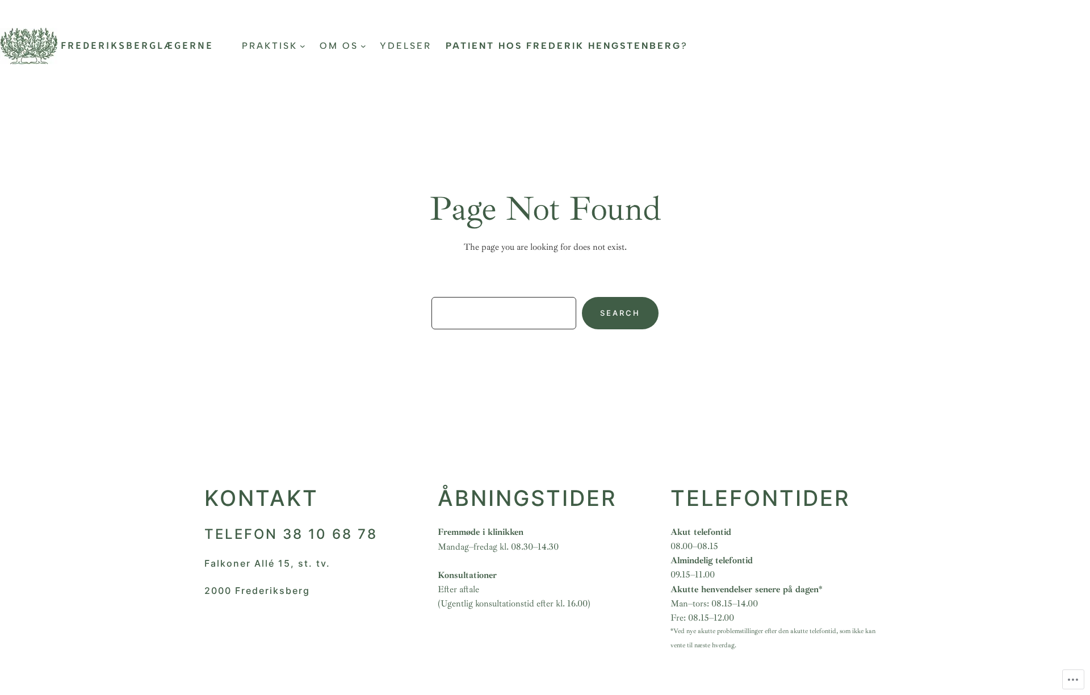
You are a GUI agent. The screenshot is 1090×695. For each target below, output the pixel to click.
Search (620, 312)
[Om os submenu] (363, 46)
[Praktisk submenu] (302, 46)
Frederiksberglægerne (137, 46)
